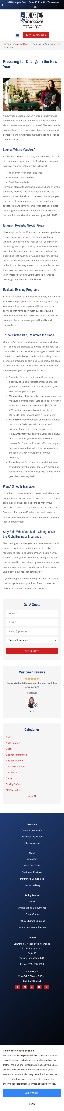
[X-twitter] (46, 987)
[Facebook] (24, 987)
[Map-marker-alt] (17, 987)
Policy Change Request (32, 920)
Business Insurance (32, 836)
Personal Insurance (32, 830)
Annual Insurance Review (32, 927)
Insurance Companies (32, 878)
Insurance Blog (20, 43)
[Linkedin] (39, 987)
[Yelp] (32, 987)
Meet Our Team (32, 865)
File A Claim (32, 914)
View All (32, 796)
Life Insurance (32, 843)
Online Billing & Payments (32, 907)
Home (6, 43)
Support (32, 901)
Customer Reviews (32, 872)
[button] (17, 35)
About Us (32, 859)
